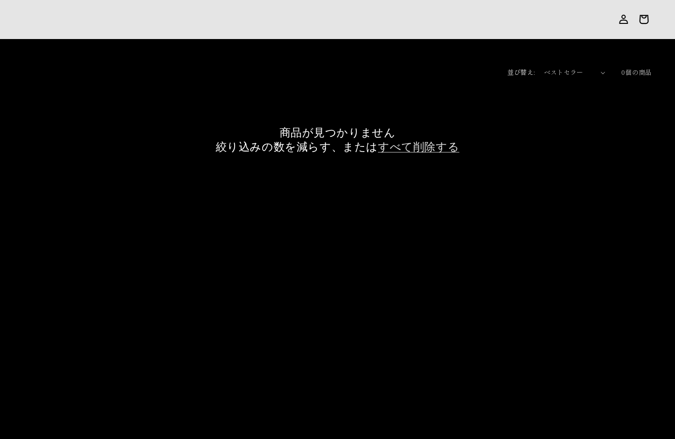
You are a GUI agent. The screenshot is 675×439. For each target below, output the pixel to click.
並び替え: (521, 72)
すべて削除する (418, 147)
